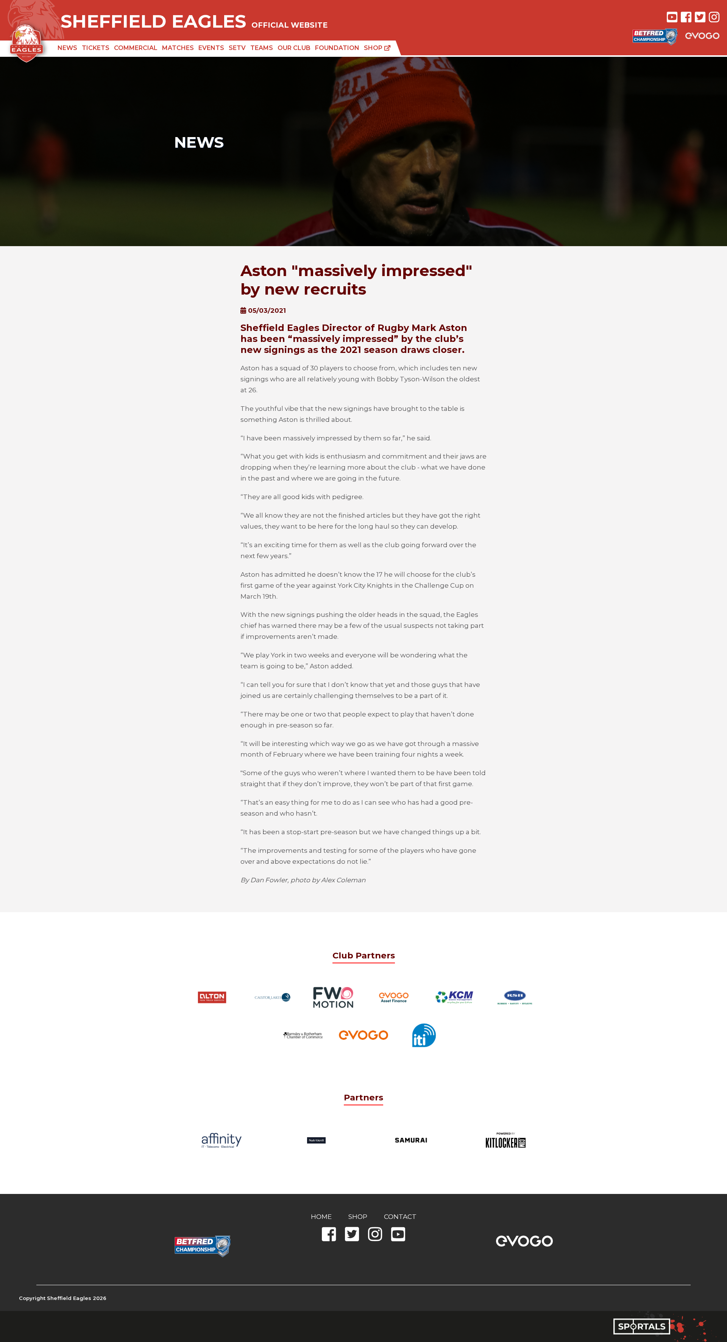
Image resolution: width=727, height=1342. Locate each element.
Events (211, 47)
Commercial (136, 47)
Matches (178, 47)
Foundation (337, 47)
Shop (374, 47)
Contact (400, 1216)
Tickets (95, 47)
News (67, 47)
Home (321, 1216)
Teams (261, 47)
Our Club (294, 47)
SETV (237, 47)
